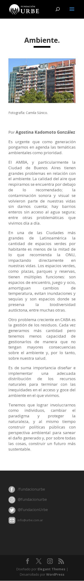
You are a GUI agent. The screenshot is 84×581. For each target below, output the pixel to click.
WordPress (55, 574)
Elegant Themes (51, 569)
